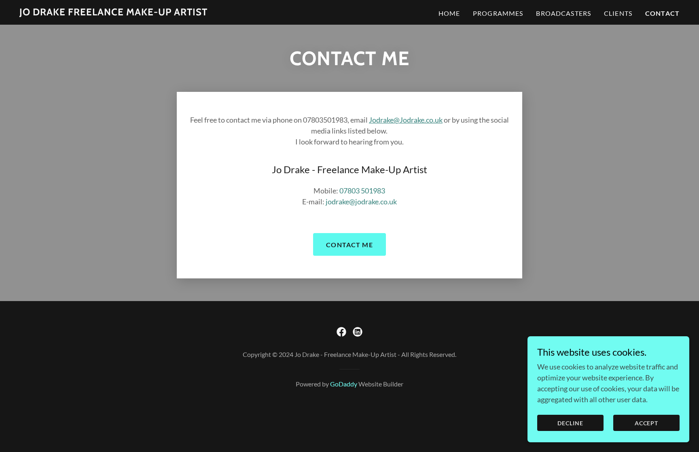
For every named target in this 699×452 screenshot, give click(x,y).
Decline (570, 423)
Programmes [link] (498, 13)
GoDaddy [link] (343, 384)
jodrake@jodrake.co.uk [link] (361, 201)
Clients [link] (618, 13)
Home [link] (449, 13)
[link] (113, 12)
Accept (647, 423)
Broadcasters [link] (563, 13)
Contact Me (349, 244)
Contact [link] (662, 13)
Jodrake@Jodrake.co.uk (406, 119)
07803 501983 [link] (362, 190)
